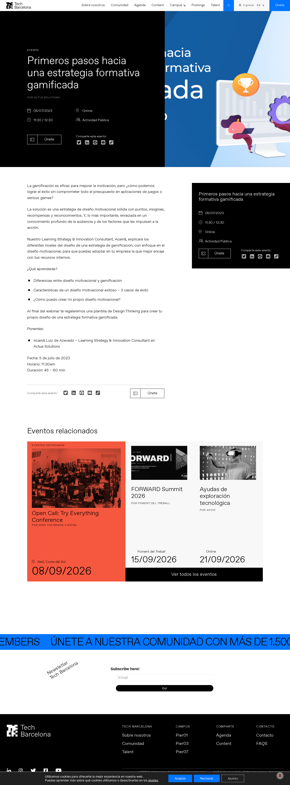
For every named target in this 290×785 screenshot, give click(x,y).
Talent (215, 5)
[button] (260, 5)
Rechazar (206, 778)
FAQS (261, 743)
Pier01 (182, 735)
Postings (198, 5)
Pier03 (182, 743)
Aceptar (180, 778)
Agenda (140, 5)
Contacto (264, 735)
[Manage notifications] (280, 775)
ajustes (153, 780)
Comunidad (119, 5)
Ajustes (233, 778)
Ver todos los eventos (194, 574)
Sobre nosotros (93, 5)
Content (158, 5)
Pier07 (182, 752)
